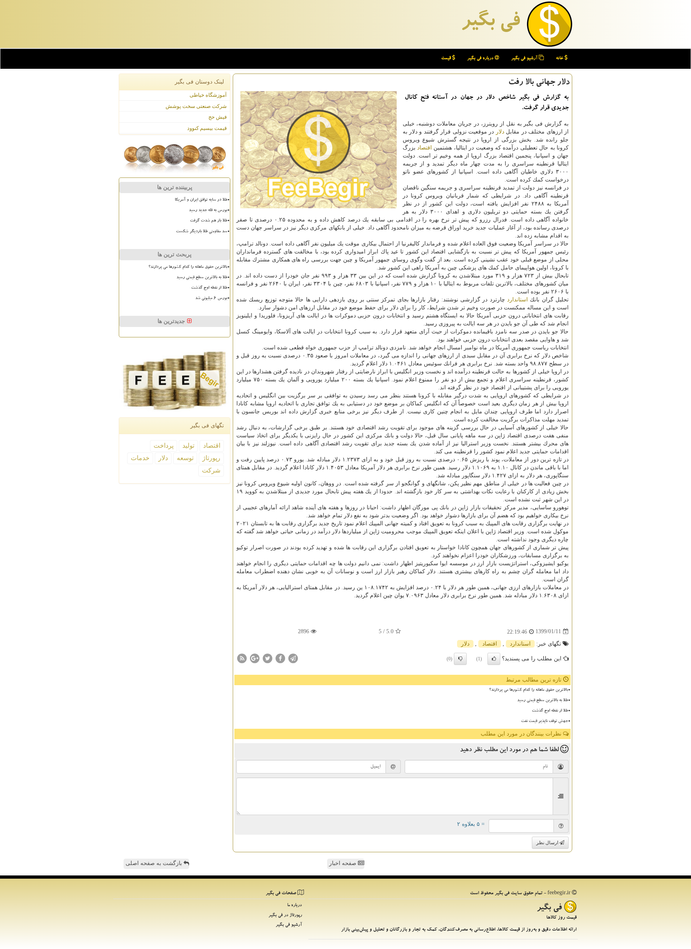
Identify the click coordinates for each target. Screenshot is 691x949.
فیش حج (217, 117)
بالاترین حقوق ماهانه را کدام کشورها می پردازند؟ (528, 690)
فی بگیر (490, 23)
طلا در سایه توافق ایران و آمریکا (201, 200)
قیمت (446, 58)
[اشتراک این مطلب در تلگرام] (293, 658)
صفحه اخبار (343, 863)
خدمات (140, 458)
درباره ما (294, 905)
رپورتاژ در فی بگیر (285, 915)
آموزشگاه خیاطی (208, 95)
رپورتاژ (211, 458)
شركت (211, 470)
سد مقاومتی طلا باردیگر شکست (201, 231)
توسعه (185, 458)
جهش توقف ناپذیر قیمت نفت (544, 721)
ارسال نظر (547, 842)
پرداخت (164, 445)
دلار (500, 132)
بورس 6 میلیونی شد (211, 298)
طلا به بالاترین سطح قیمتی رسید (542, 700)
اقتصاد (424, 148)
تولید (188, 445)
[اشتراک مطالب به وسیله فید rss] (242, 658)
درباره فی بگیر (481, 58)
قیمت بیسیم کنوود (207, 128)
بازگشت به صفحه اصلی (155, 863)
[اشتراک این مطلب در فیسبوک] (280, 658)
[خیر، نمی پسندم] (460, 659)
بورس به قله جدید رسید (208, 210)
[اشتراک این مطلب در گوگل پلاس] (254, 658)
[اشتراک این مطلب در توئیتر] (267, 658)
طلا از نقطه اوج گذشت (550, 711)
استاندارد (517, 300)
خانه (560, 58)
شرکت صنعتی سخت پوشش (196, 106)
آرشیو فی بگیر (525, 58)
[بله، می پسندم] (493, 659)
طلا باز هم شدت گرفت (208, 221)
